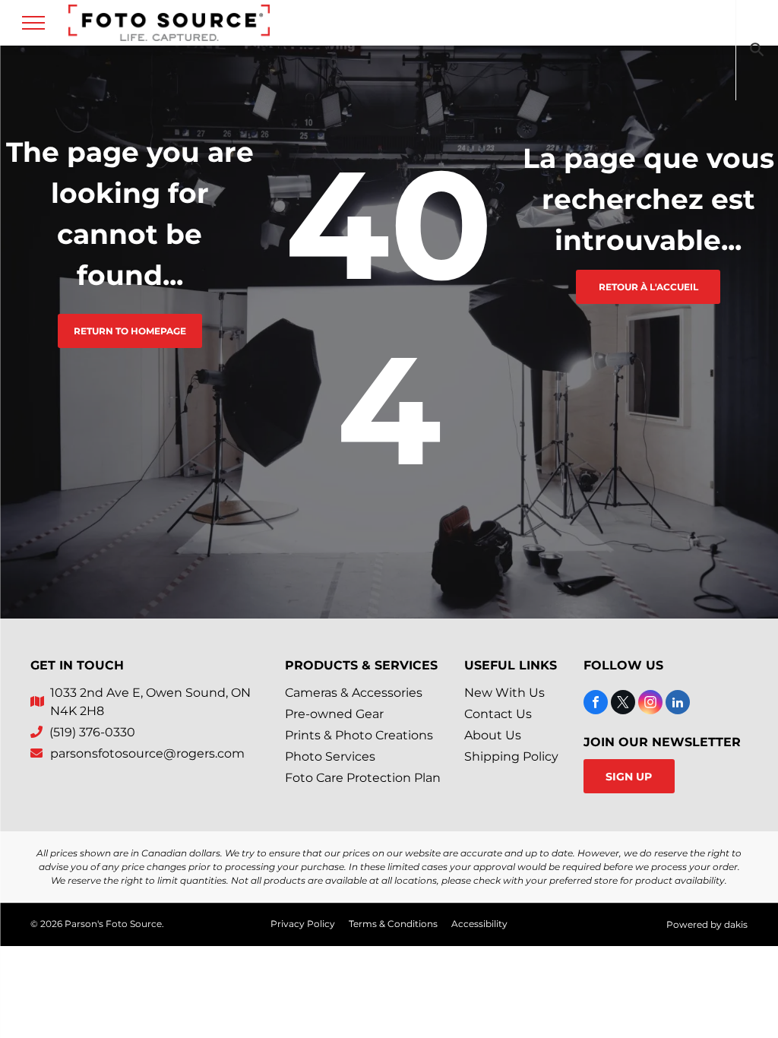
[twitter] (623, 704)
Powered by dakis (707, 924)
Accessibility (479, 923)
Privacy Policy (302, 923)
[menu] (33, 23)
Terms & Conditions (393, 923)
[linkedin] (678, 704)
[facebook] (596, 704)
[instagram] (650, 704)
